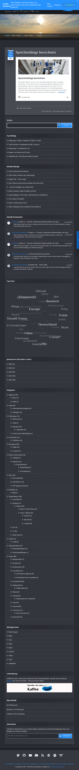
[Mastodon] (18, 756)
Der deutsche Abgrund (23, 574)
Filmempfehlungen (19, 549)
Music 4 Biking (25, 513)
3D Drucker (16, 419)
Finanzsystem (17, 567)
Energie (15, 563)
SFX (14, 527)
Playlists (15, 503)
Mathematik (16, 585)
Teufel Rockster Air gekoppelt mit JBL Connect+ (24, 144)
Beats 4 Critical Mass (27, 509)
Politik (15, 447)
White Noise (16, 535)
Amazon (9, 681)
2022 (10, 380)
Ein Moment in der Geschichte (26, 578)
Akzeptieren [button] (69, 5)
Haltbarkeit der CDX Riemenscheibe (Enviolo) (23, 156)
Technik (15, 596)
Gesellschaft (17, 581)
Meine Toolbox (28, 36)
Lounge (26, 523)
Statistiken (11, 490)
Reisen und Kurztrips (15, 455)
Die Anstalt (16, 478)
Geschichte (16, 571)
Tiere (14, 603)
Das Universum (21, 613)
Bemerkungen (13, 632)
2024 (10, 372)
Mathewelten (20, 588)
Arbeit (10, 406)
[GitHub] (24, 756)
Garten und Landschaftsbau (22, 433)
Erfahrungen (12, 416)
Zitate (10, 644)
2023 (10, 376)
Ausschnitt (16, 499)
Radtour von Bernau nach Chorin (19, 152)
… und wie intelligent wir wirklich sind (20, 187)
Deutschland (20, 465)
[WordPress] (49, 756)
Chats (10, 660)
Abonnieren (67, 736)
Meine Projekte (16, 36)
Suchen (9, 120)
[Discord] (36, 756)
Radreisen (16, 462)
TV (13, 531)
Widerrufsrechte (59, 764)
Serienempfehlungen (19, 552)
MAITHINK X (17, 482)
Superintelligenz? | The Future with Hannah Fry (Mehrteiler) (28, 195)
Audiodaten (12, 663)
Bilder (10, 636)
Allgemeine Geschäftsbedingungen (43, 764)
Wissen (10, 556)
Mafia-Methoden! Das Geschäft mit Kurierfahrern (24, 207)
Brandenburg (24, 467)
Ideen (14, 398)
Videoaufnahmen (14, 546)
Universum (16, 610)
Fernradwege (24, 471)
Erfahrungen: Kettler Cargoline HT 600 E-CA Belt (24, 141)
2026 (10, 364)
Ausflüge (15, 458)
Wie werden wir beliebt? (16, 199)
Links (10, 640)
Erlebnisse (16, 440)
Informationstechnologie (20, 408)
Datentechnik (17, 559)
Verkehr (10, 539)
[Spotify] (55, 756)
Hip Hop (26, 520)
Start (8, 36)
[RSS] (42, 756)
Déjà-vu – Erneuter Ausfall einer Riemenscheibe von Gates (39, 222)
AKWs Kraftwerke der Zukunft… (18, 171)
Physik (15, 592)
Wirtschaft (16, 617)
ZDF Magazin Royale (19, 486)
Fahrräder (16, 427)
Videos (10, 656)
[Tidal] (61, 756)
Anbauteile (19, 430)
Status (10, 648)
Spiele (15, 402)
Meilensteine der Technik (24, 599)
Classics (26, 516)
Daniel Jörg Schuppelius (25, 108)
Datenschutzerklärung (25, 764)
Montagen (16, 412)
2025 (10, 368)
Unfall (14, 542)
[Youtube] (30, 756)
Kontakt (7, 764)
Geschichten (12, 437)
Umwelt (15, 451)
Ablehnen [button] (57, 5)
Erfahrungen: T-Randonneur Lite (19, 148)
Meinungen (12, 444)
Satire (10, 475)
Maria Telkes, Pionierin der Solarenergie (21, 175)
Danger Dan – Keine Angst (17, 179)
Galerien (11, 652)
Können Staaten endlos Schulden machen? (22, 191)
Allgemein (11, 395)
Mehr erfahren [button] (50, 5)
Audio (14, 423)
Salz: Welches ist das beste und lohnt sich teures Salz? (26, 183)
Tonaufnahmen (13, 497)
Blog (14, 493)
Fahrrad (39, 36)
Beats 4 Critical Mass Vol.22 (17, 203)
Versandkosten (69, 764)
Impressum (14, 764)
